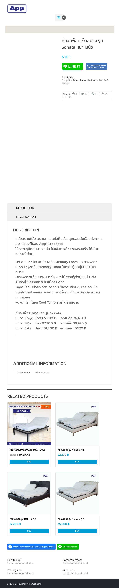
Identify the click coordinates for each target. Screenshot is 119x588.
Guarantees (68, 570)
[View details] (29, 424)
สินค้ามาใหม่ (97, 80)
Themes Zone (34, 583)
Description (25, 208)
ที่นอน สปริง (84, 80)
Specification (26, 216)
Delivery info (14, 570)
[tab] (59, 207)
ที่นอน (75, 80)
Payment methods (72, 559)
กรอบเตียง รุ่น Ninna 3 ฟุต (71, 449)
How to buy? (14, 559)
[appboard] (17, 8)
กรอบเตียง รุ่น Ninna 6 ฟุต (71, 519)
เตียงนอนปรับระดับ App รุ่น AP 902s (27, 449)
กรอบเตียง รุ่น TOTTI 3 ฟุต (23, 519)
